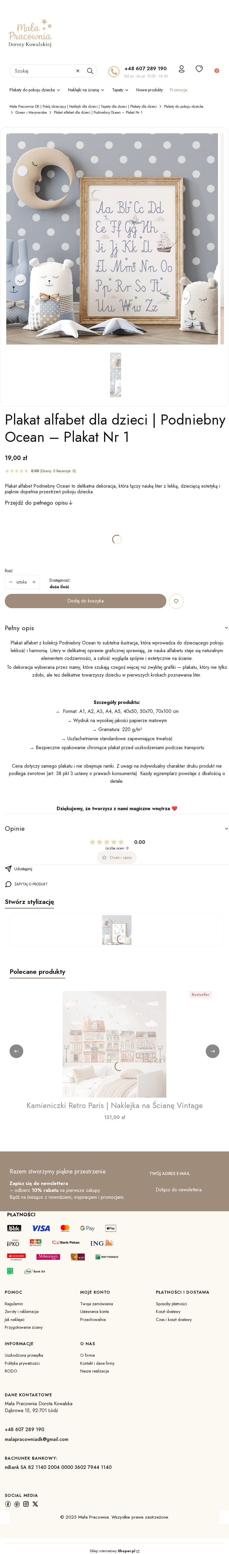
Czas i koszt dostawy (174, 1320)
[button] (90, 71)
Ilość (9, 571)
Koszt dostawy (168, 1311)
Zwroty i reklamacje (21, 1311)
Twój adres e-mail (169, 1173)
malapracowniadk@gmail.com (36, 1439)
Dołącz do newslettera (179, 1189)
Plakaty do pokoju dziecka (183, 106)
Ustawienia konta (94, 1311)
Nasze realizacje (94, 1371)
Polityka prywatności (22, 1363)
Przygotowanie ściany (24, 1327)
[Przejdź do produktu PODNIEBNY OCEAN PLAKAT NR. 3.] (116, 930)
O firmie (87, 1355)
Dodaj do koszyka (85, 600)
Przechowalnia (93, 1320)
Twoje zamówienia (96, 1304)
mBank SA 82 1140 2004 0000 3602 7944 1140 (58, 1467)
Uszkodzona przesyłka (24, 1355)
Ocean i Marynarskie (31, 112)
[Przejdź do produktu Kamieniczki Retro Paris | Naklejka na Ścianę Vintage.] (114, 1044)
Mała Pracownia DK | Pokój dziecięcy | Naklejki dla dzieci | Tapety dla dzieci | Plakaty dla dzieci (83, 106)
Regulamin (14, 1304)
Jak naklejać (15, 1320)
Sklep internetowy (112, 1551)
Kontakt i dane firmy (97, 1363)
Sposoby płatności (171, 1304)
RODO (11, 1371)
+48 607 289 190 (145, 68)
